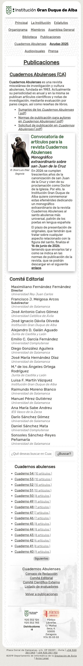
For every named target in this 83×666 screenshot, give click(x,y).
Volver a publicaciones (41, 594)
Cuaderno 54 (33, 473)
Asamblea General (61, 30)
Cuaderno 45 (33, 524)
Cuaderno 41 (32, 546)
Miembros (38, 30)
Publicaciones (50, 37)
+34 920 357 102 (47, 652)
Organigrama (17, 30)
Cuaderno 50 (33, 496)
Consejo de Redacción (41, 574)
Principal (21, 23)
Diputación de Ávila (66, 656)
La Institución (41, 23)
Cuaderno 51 (33, 490)
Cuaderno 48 (32, 507)
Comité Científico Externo (41, 582)
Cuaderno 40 (33, 552)
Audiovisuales (35, 51)
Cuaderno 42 (32, 540)
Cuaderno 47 (32, 513)
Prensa (53, 51)
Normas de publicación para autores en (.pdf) (44, 119)
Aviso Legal (42, 658)
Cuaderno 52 (33, 485)
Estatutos (61, 23)
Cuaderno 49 (33, 501)
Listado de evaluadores (41, 586)
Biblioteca (29, 37)
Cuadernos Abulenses (30, 44)
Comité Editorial (41, 578)
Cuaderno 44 (33, 529)
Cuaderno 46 (32, 518)
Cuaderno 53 (33, 479)
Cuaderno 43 (33, 535)
